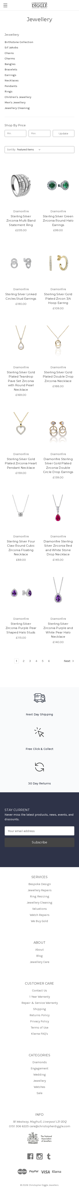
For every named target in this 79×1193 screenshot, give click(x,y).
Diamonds (39, 1062)
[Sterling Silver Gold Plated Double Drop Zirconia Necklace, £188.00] (58, 341)
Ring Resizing (39, 896)
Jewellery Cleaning (17, 108)
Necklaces (12, 80)
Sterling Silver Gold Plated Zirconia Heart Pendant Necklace (21, 463)
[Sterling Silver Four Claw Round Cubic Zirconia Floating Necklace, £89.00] (21, 510)
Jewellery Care (39, 962)
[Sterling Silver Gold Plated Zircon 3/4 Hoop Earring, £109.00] (58, 263)
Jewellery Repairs (40, 890)
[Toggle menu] (5, 5)
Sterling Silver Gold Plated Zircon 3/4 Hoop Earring (58, 298)
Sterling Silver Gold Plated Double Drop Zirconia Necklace (58, 376)
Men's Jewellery (15, 102)
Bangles (10, 64)
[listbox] (29, 149)
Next (67, 661)
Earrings (10, 75)
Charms (10, 58)
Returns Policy (39, 1015)
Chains (9, 53)
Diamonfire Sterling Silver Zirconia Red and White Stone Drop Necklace (58, 548)
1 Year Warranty (39, 996)
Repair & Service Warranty (39, 1003)
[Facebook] (30, 1156)
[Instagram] (39, 1156)
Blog (39, 956)
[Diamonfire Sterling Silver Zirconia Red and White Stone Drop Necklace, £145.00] (58, 510)
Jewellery (39, 1081)
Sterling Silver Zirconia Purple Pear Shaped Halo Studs (21, 628)
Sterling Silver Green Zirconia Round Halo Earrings (58, 220)
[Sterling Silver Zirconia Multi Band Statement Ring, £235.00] (21, 185)
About (39, 949)
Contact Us (39, 990)
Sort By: (11, 149)
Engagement (39, 1068)
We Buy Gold (39, 921)
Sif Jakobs (11, 47)
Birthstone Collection (19, 42)
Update (63, 133)
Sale (39, 1093)
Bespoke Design (39, 884)
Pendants (11, 86)
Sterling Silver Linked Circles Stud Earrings (21, 296)
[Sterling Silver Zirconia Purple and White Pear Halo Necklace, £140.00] (58, 593)
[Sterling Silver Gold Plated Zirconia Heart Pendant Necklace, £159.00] (21, 428)
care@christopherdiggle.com (50, 1126)
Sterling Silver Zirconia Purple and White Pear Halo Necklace (58, 630)
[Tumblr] (49, 1156)
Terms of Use (39, 1027)
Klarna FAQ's (39, 1033)
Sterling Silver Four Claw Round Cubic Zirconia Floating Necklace (21, 548)
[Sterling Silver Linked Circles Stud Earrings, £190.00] (21, 263)
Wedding (39, 1074)
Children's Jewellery (18, 97)
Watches (39, 1087)
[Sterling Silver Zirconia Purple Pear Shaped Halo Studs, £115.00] (21, 593)
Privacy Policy (39, 1021)
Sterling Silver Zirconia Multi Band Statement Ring (20, 220)
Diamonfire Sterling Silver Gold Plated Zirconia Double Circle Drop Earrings (58, 465)
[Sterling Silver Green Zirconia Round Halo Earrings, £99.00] (58, 185)
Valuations (39, 909)
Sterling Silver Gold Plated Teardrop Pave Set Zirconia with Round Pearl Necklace (21, 380)
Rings (8, 91)
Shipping (39, 1009)
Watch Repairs (39, 915)
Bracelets (11, 69)
